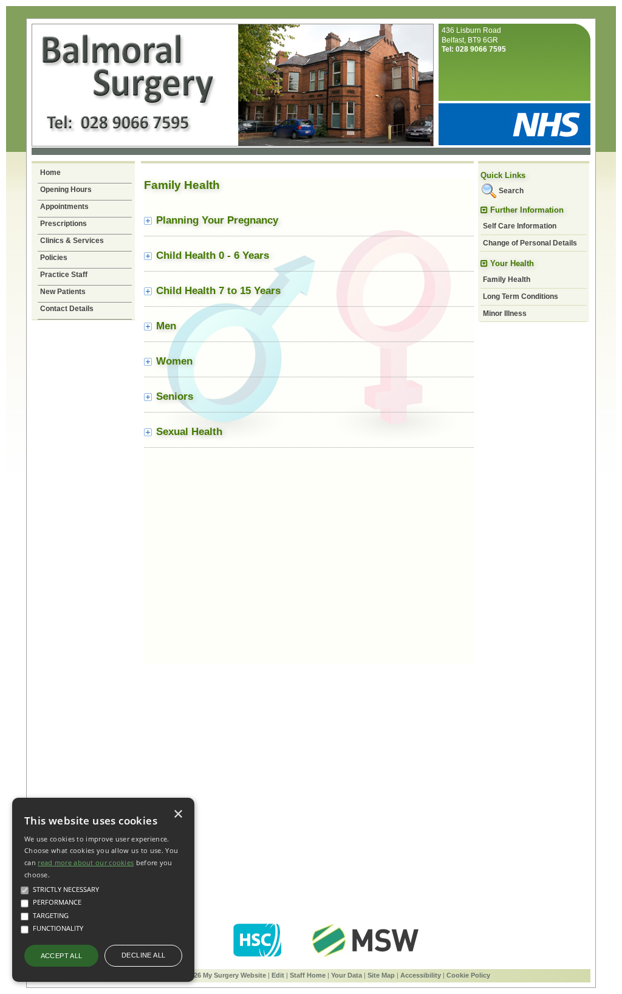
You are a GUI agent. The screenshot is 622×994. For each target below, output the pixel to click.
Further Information (527, 209)
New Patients (63, 291)
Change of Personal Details (530, 243)
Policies (53, 257)
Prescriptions (63, 223)
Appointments (64, 206)
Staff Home (308, 975)
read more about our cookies (86, 862)
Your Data (346, 975)
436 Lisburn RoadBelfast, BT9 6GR (474, 39)
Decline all (143, 955)
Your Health (512, 263)
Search (511, 190)
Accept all (62, 955)
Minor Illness (505, 313)
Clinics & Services (72, 240)
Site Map (381, 975)
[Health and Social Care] (258, 959)
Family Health (506, 279)
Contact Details (67, 308)
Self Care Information (519, 226)
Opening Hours (66, 189)
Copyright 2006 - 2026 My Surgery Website (199, 975)
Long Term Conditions (520, 296)
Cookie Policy (468, 975)
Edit (278, 975)
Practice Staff (63, 274)
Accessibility (420, 975)
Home (50, 172)
